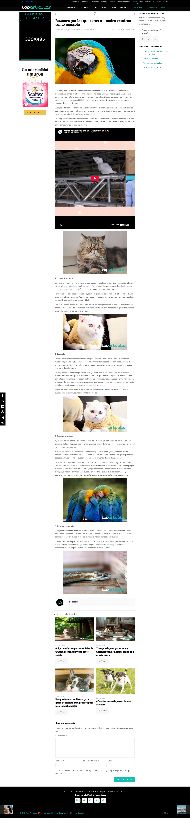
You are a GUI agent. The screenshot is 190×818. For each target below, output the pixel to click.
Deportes (157, 1)
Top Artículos (31, 813)
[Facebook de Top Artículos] (142, 39)
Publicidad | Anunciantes (156, 7)
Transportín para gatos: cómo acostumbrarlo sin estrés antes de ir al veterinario (115, 651)
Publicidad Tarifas (150, 59)
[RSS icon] (167, 813)
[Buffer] (2, 412)
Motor (165, 1)
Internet (147, 1)
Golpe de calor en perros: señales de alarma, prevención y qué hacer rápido (74, 651)
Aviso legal (46, 813)
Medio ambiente (123, 1)
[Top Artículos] (36, 7)
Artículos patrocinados (152, 63)
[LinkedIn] (2, 406)
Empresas (86, 1)
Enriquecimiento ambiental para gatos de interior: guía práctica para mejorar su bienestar (74, 702)
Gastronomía (137, 1)
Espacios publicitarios (152, 67)
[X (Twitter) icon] (165, 813)
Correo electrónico (90, 761)
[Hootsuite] (2, 417)
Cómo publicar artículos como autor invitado (155, 53)
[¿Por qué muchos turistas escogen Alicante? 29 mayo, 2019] (183, 809)
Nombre (59, 761)
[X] (2, 400)
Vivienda (95, 1)
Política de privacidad (60, 813)
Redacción (73, 29)
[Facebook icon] (163, 813)
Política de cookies (78, 813)
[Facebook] (2, 395)
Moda (103, 1)
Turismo (111, 1)
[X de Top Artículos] (149, 39)
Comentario (61, 736)
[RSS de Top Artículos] (156, 39)
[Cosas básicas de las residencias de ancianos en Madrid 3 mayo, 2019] (6, 809)
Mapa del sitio (27, 1)
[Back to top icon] (179, 813)
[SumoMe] (2, 423)
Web (110, 761)
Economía (76, 1)
